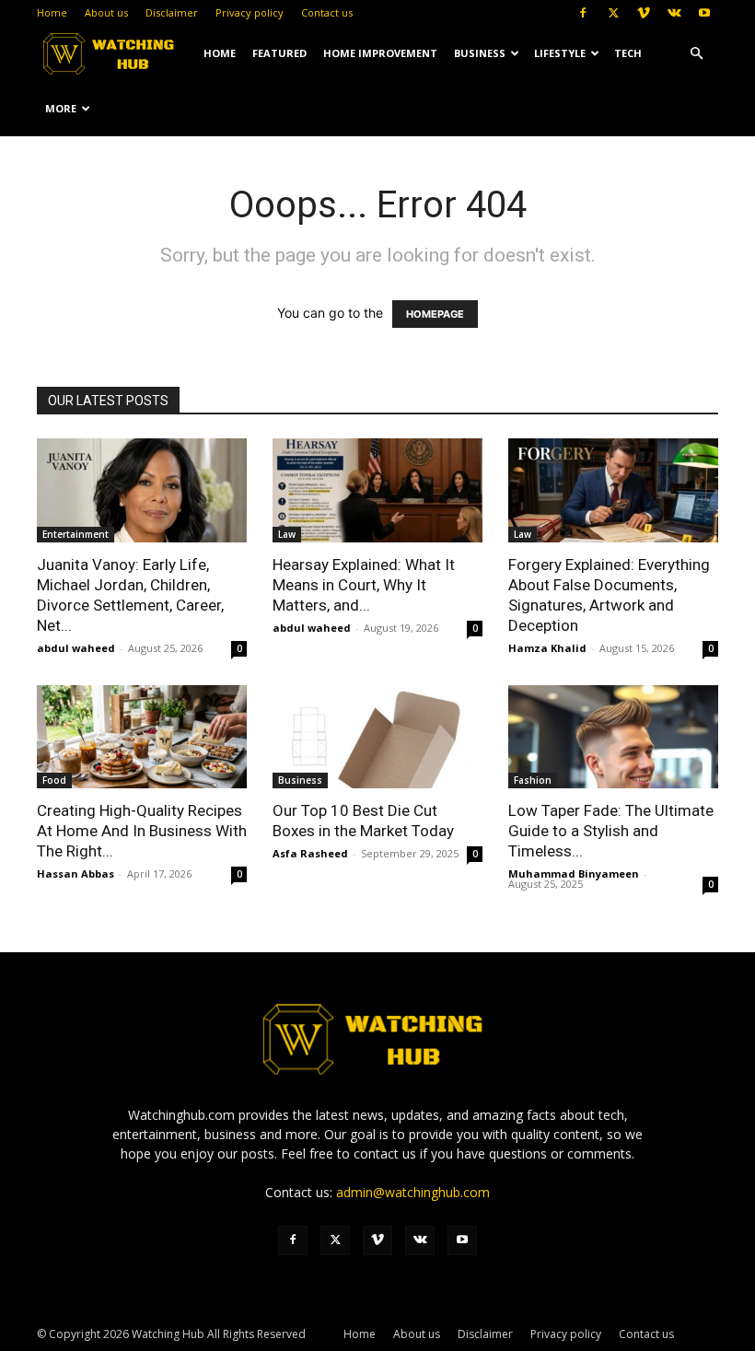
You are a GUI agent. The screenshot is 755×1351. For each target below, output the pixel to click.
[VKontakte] (674, 13)
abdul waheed (76, 648)
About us (106, 12)
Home (52, 12)
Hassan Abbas (75, 873)
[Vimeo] (643, 13)
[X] (613, 13)
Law (287, 534)
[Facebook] (583, 13)
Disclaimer (171, 12)
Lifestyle (560, 53)
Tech (628, 53)
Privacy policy (249, 12)
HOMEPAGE (435, 314)
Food (54, 780)
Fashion (533, 780)
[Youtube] (704, 13)
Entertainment (75, 534)
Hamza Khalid (547, 648)
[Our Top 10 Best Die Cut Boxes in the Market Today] (377, 737)
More (60, 108)
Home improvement (380, 53)
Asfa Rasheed (310, 853)
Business (479, 53)
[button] (696, 54)
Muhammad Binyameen (573, 873)
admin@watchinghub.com (413, 1192)
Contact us (327, 12)
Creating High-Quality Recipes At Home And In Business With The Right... (142, 830)
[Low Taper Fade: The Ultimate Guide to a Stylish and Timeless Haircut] (613, 737)
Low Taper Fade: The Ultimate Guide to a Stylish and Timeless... (611, 830)
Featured (279, 53)
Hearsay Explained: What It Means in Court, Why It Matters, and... (364, 584)
